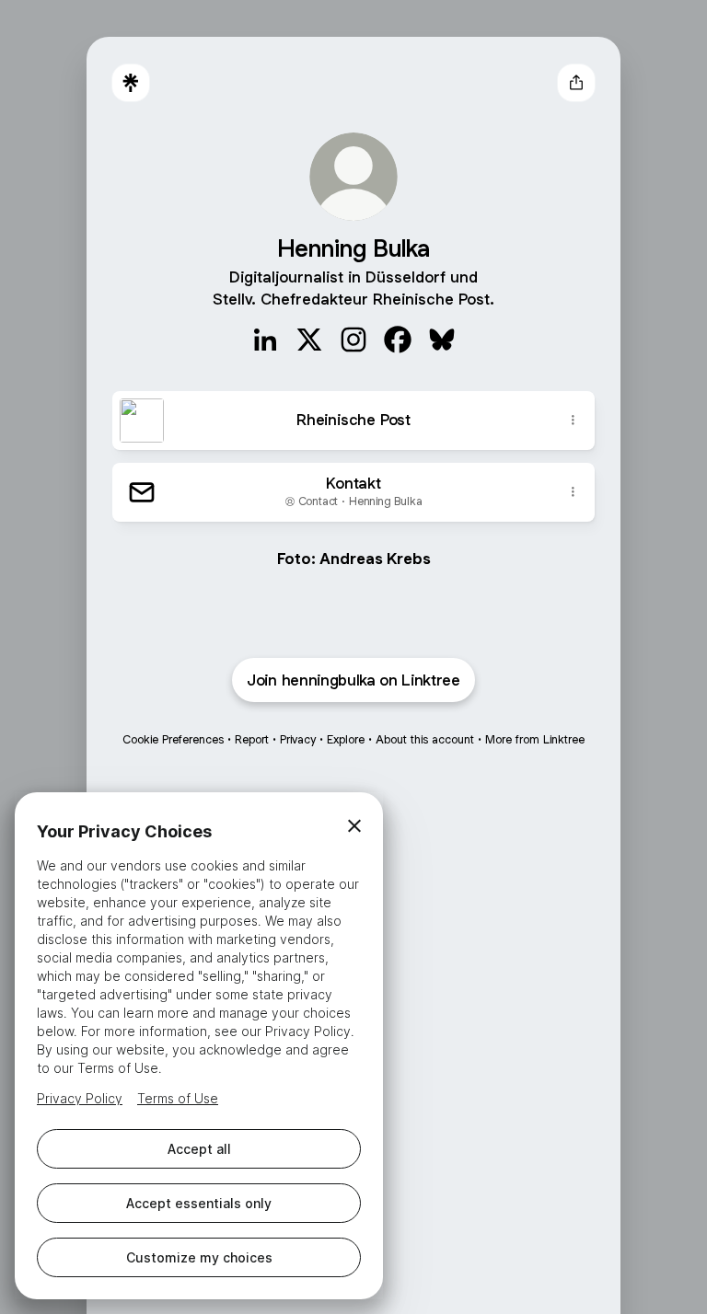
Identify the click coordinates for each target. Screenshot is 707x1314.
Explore (346, 739)
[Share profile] (576, 82)
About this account (425, 739)
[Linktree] (130, 82)
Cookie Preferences (173, 739)
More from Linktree (535, 739)
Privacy (298, 739)
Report (252, 739)
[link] (265, 339)
